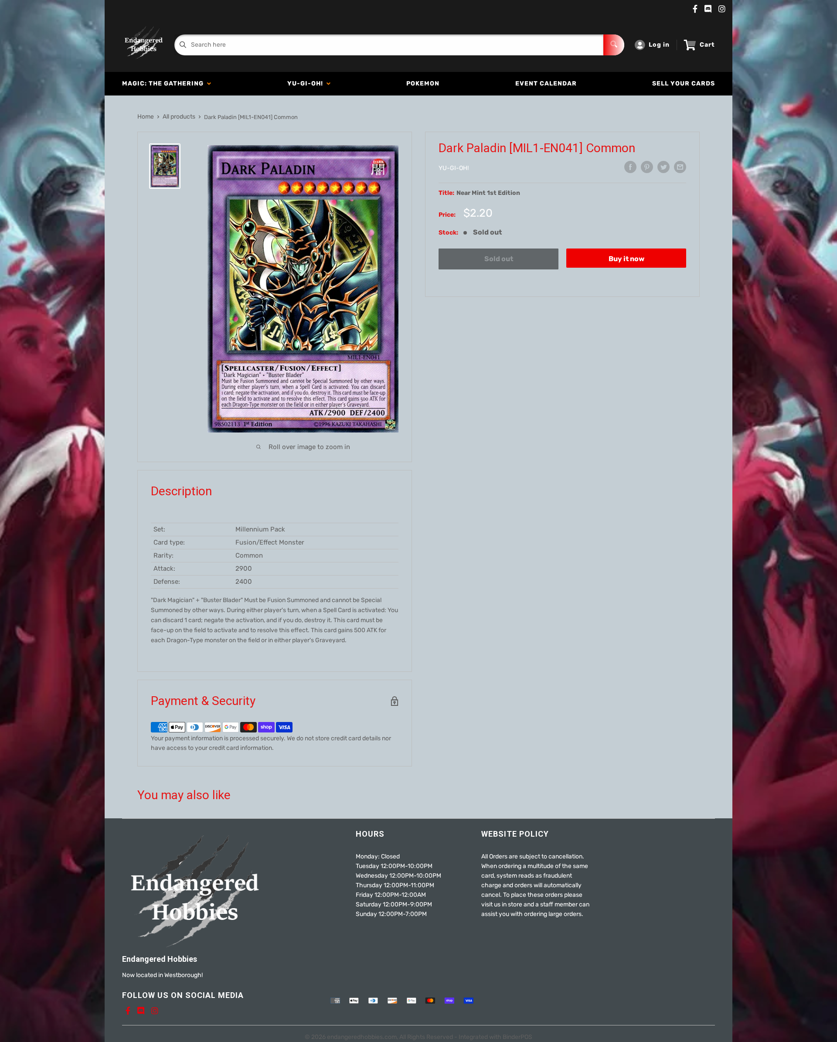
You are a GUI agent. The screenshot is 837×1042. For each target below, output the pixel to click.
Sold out (498, 259)
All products (179, 116)
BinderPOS (517, 1037)
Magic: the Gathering (164, 83)
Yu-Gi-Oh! (307, 83)
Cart (707, 44)
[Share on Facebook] (630, 167)
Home (145, 116)
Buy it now (626, 259)
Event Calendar (546, 83)
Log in (659, 44)
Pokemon (422, 83)
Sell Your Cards (683, 83)
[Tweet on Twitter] (663, 167)
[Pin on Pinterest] (647, 167)
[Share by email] (680, 167)
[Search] (613, 44)
